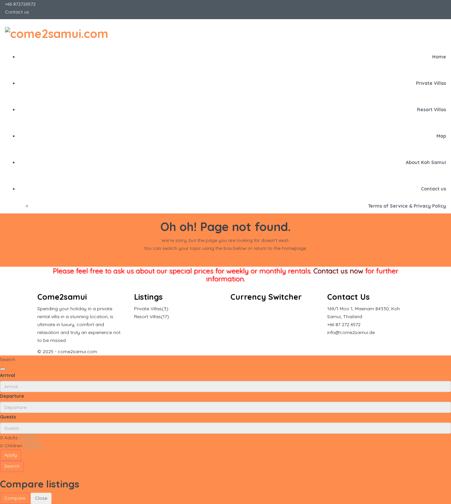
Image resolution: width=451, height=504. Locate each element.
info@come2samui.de (351, 332)
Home (439, 57)
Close (41, 498)
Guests (8, 417)
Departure (12, 396)
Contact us (17, 12)
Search (11, 466)
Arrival (7, 375)
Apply (10, 455)
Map (441, 136)
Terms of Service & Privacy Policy (407, 206)
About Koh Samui (426, 162)
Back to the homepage (225, 259)
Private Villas (431, 83)
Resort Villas (431, 110)
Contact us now (338, 270)
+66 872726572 (20, 4)
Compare (14, 498)
